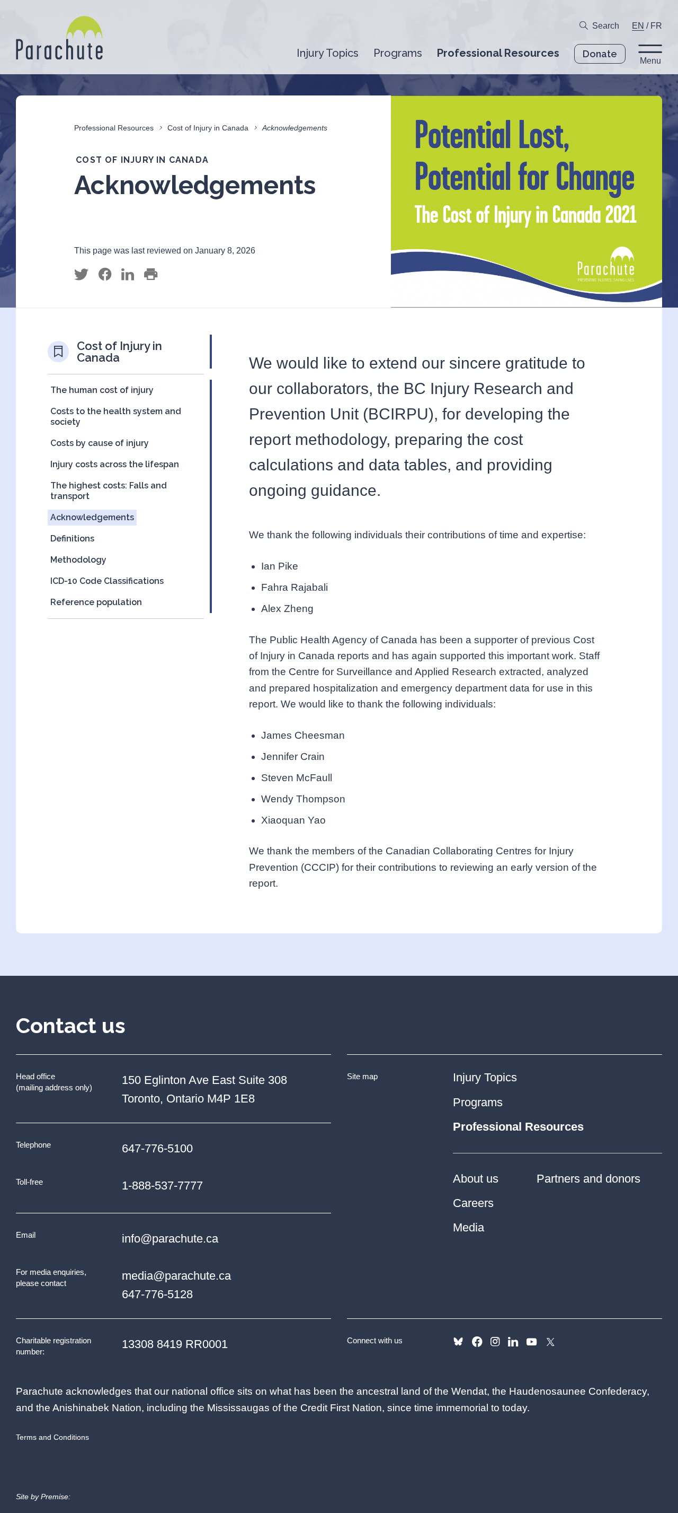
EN (638, 25)
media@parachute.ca (176, 1275)
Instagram (494, 1341)
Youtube (532, 1341)
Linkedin (513, 1341)
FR (656, 25)
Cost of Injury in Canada (207, 128)
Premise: (55, 1496)
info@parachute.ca (170, 1238)
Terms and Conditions (52, 1437)
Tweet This (81, 275)
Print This (150, 275)
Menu (650, 60)
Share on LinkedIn (127, 275)
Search (605, 25)
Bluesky (458, 1341)
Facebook (477, 1341)
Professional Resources (114, 128)
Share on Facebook (105, 275)
